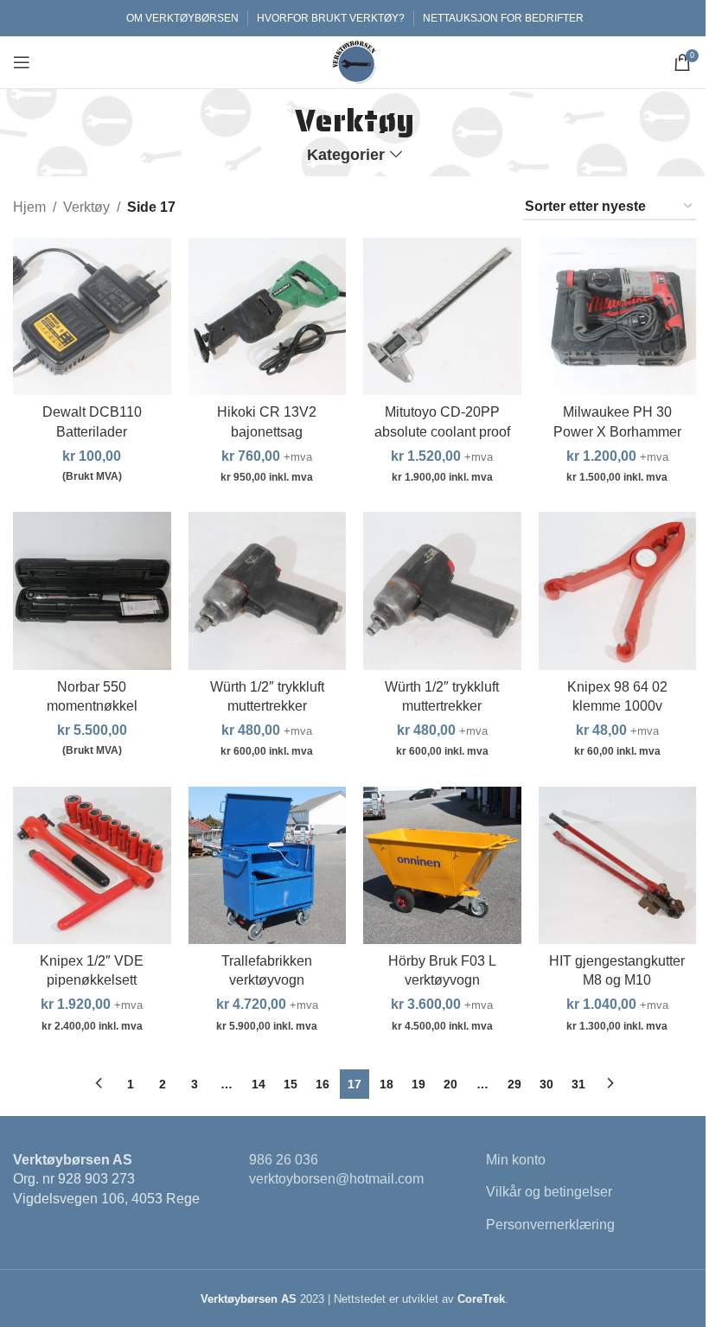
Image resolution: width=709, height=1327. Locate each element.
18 (386, 1084)
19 (418, 1084)
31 (578, 1084)
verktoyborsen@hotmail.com (336, 1178)
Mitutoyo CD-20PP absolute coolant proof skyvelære (442, 431)
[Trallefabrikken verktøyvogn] (267, 866)
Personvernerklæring (550, 1224)
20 (450, 1084)
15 (290, 1084)
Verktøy (86, 207)
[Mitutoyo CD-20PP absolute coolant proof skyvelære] (442, 317)
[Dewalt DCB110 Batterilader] (92, 317)
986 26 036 (283, 1159)
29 (514, 1084)
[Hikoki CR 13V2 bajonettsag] (267, 317)
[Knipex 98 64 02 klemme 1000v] (618, 591)
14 (258, 1084)
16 (322, 1084)
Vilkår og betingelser (549, 1191)
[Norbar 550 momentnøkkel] (92, 591)
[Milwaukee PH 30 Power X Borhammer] (618, 317)
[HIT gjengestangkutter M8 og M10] (618, 866)
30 (546, 1084)
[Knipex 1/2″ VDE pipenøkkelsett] (92, 866)
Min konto (516, 1159)
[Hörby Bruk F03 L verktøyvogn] (442, 866)
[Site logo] (354, 61)
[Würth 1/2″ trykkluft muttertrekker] (267, 591)
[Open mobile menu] (21, 62)
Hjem (29, 207)
